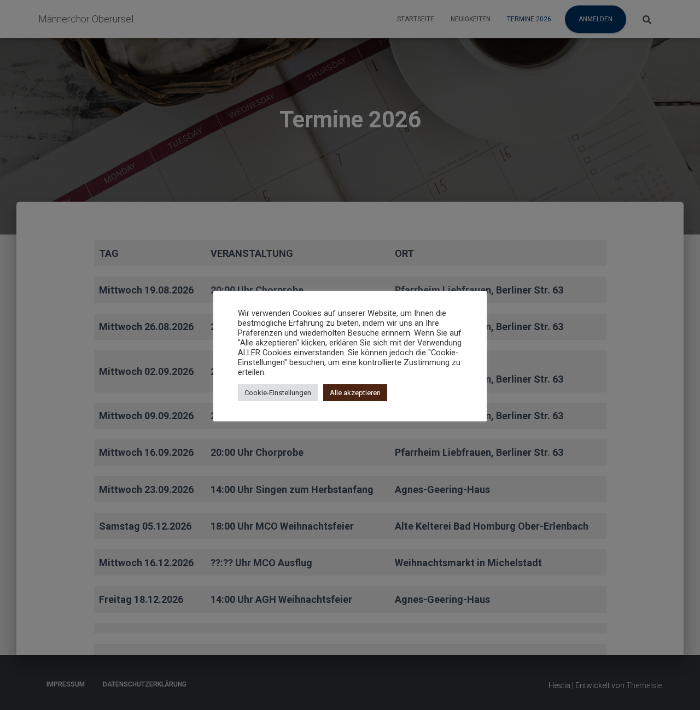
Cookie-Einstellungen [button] (277, 393)
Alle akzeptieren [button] (355, 393)
